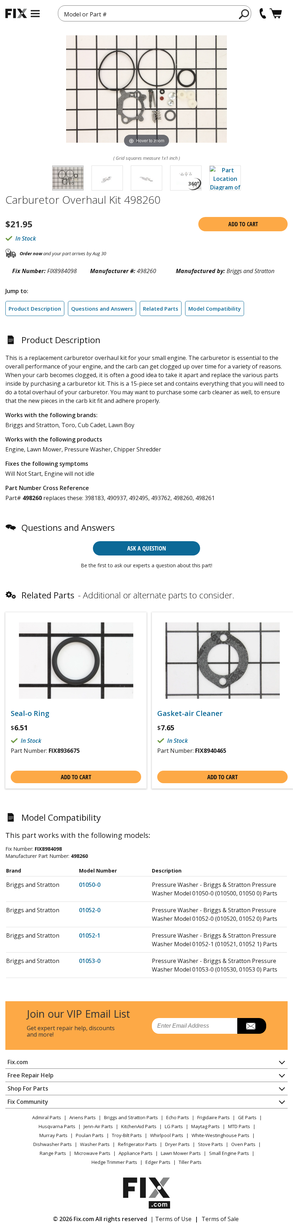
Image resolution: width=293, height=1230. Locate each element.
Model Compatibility (214, 308)
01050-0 (89, 885)
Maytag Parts (205, 1126)
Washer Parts (95, 1144)
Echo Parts (177, 1117)
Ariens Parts (82, 1117)
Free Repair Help (31, 1075)
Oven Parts (243, 1144)
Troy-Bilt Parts (127, 1135)
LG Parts (174, 1126)
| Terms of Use (171, 1219)
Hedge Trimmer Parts (114, 1162)
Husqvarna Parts (57, 1126)
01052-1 (89, 935)
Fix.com (18, 1062)
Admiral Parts (46, 1117)
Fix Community (28, 1102)
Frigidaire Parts (213, 1117)
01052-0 (89, 910)
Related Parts (160, 308)
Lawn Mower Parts (181, 1153)
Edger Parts (157, 1162)
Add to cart (243, 224)
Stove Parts (210, 1144)
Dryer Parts (177, 1144)
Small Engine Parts (229, 1153)
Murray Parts (53, 1135)
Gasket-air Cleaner (190, 713)
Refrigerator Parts (137, 1144)
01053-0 (89, 961)
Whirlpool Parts (166, 1135)
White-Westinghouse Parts (220, 1135)
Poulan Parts (90, 1135)
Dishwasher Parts (52, 1144)
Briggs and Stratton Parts (131, 1117)
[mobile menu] (35, 14)
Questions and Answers (102, 308)
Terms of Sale (220, 1219)
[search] (244, 14)
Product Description (35, 308)
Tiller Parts (190, 1162)
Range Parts (53, 1153)
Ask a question (146, 548)
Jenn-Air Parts (98, 1126)
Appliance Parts (136, 1153)
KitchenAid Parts (139, 1126)
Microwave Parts (92, 1153)
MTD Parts (239, 1126)
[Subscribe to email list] (251, 1026)
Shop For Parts (28, 1088)
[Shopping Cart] (275, 13)
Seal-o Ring (30, 713)
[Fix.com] (16, 13)
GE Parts (247, 1117)
